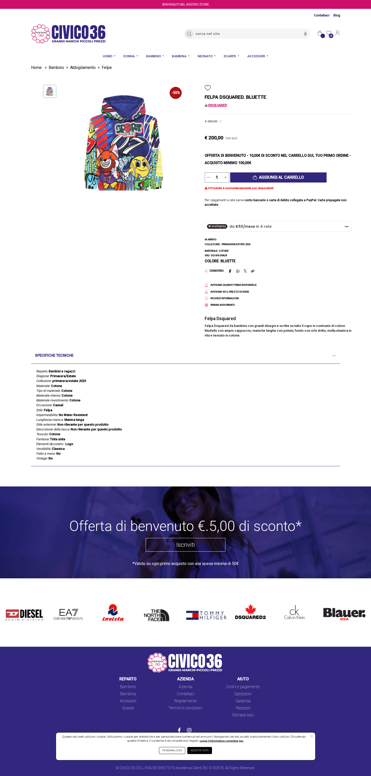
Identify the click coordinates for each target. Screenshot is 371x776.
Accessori (128, 701)
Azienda (185, 686)
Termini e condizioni (185, 708)
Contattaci (321, 15)
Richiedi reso (243, 715)
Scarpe (128, 708)
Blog (336, 15)
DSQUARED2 (246, 604)
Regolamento (185, 701)
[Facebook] (179, 731)
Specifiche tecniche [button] (54, 355)
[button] (278, 177)
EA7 (59, 604)
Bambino (56, 67)
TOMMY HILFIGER (199, 604)
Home (36, 67)
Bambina (128, 693)
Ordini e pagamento (243, 686)
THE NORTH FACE (158, 607)
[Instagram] (189, 731)
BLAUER (327, 604)
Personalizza (172, 750)
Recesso (243, 708)
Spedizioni (243, 693)
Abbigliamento (83, 67)
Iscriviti (185, 544)
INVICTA (109, 604)
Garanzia (243, 701)
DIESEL (12, 604)
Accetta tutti (200, 750)
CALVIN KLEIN (290, 604)
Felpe (107, 67)
